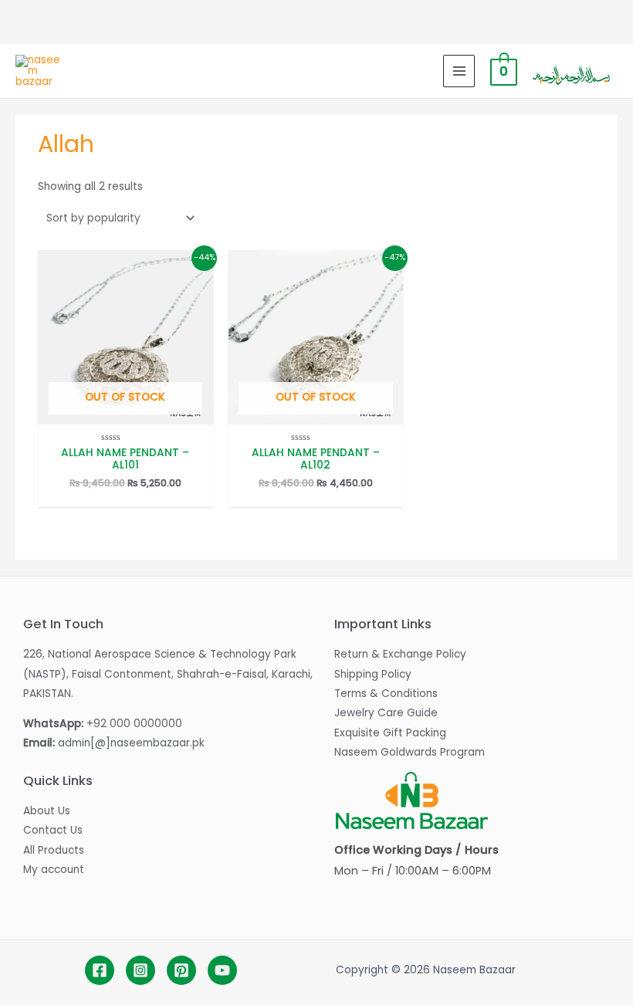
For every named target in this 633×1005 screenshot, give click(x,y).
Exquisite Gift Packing (390, 733)
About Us (46, 811)
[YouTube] (222, 970)
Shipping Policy (372, 674)
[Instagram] (140, 970)
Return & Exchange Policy (400, 654)
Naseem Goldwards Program (409, 752)
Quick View (125, 413)
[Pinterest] (181, 970)
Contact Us (53, 830)
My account (53, 869)
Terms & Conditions (386, 693)
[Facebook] (99, 970)
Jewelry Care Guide (386, 713)
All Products (53, 850)
